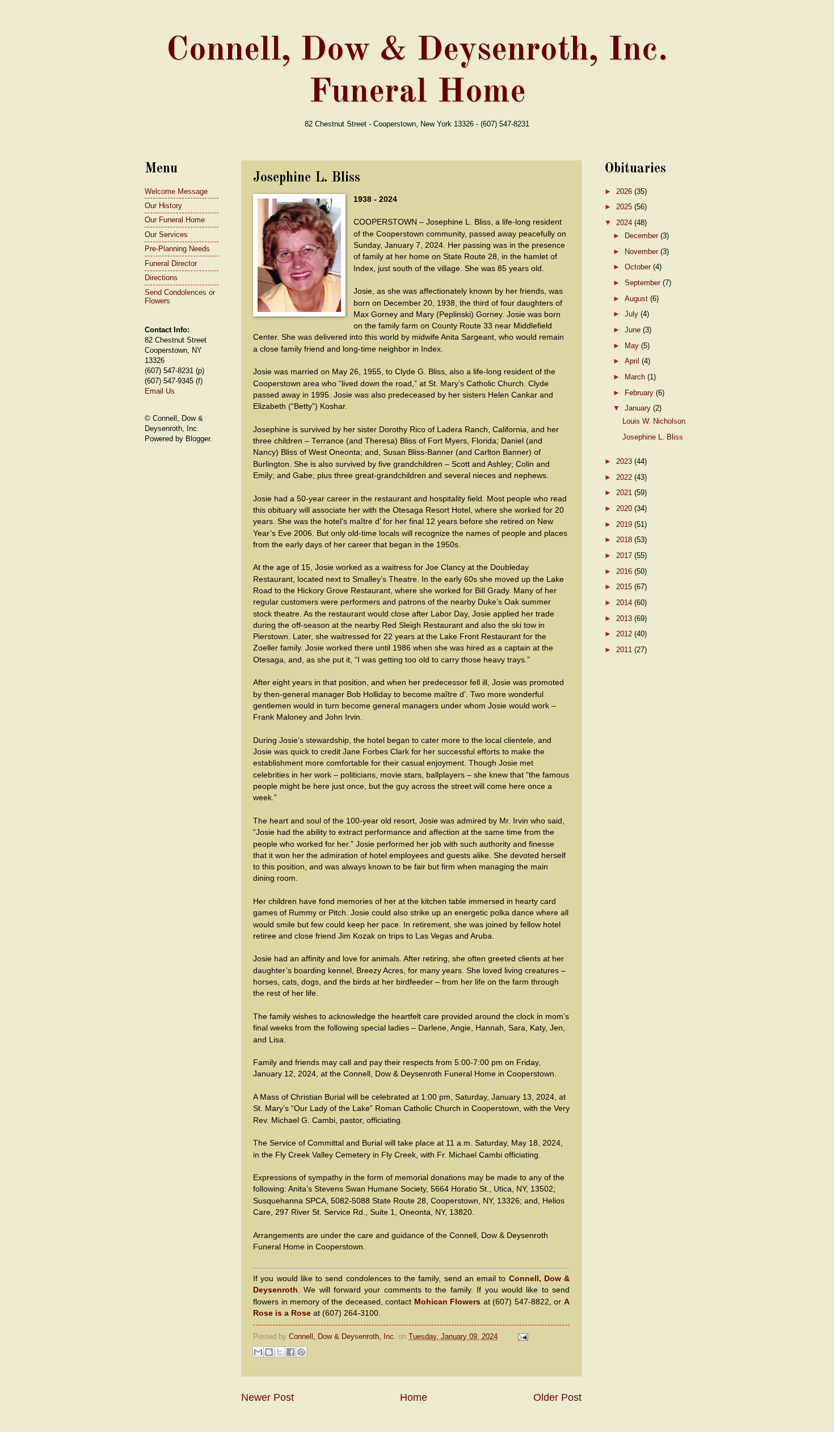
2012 (625, 634)
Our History (163, 205)
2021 (625, 492)
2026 (625, 191)
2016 (625, 571)
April (633, 361)
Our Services (166, 234)
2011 (625, 649)
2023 (625, 461)
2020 (625, 508)
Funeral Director (171, 263)
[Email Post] (521, 1336)
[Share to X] (279, 1352)
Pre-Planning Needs (177, 248)
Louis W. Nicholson (653, 421)
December (642, 235)
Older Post (557, 1397)
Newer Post (267, 1397)
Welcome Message (176, 191)
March (636, 377)
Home (413, 1397)
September (644, 282)
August (637, 298)
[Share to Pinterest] (301, 1352)
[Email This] (258, 1352)
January (639, 408)
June (634, 330)
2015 (625, 586)
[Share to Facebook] (290, 1352)
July (633, 314)
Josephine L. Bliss (652, 437)
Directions (161, 277)
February (640, 392)
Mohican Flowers (447, 1302)
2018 (625, 539)
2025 (625, 206)
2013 (625, 618)
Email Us (160, 391)
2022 (625, 477)
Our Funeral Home (175, 220)
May (633, 345)
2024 (625, 222)
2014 (625, 602)
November (642, 251)
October (639, 267)
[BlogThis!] (269, 1352)
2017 (625, 555)
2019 (625, 524)
